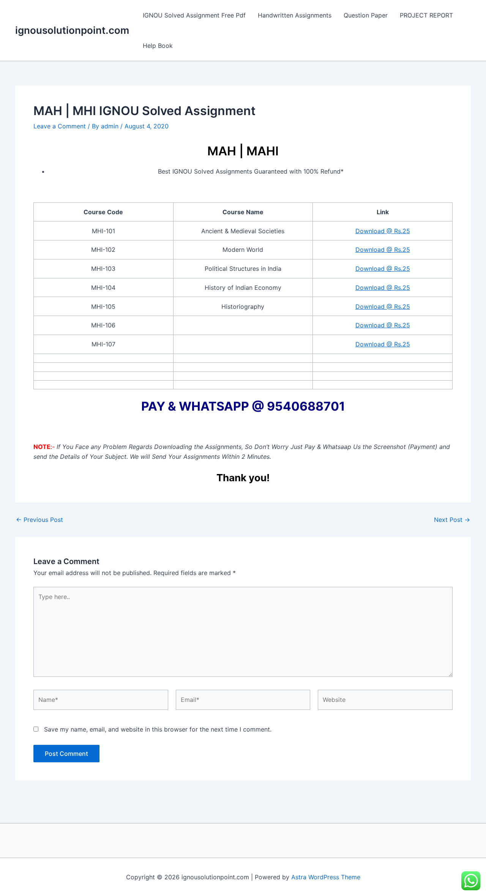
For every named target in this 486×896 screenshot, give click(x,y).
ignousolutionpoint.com (72, 30)
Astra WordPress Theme (325, 877)
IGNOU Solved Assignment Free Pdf (194, 15)
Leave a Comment (59, 126)
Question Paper (366, 15)
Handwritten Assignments (294, 15)
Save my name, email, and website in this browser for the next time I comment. (157, 729)
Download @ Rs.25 (382, 231)
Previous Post (39, 520)
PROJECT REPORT (426, 15)
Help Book (158, 45)
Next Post (452, 520)
